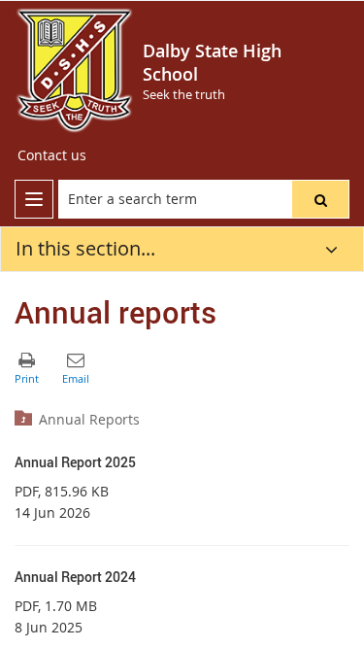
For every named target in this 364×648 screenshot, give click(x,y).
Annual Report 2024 (75, 576)
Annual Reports (89, 419)
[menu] (34, 199)
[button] (320, 199)
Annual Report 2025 (75, 462)
